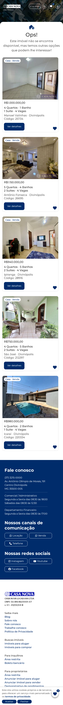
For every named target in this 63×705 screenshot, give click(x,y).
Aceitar (9, 701)
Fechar (24, 701)
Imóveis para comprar (18, 647)
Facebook (18, 569)
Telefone (18, 543)
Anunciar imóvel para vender (23, 682)
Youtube (42, 561)
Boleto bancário (14, 663)
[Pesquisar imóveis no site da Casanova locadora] (44, 6)
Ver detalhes (14, 126)
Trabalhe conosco (15, 627)
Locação (17, 535)
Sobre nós (11, 620)
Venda (42, 535)
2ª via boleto (35, 6)
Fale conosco (13, 624)
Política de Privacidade (19, 631)
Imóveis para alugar (17, 643)
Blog (7, 616)
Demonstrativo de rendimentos (24, 686)
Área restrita (12, 659)
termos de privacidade (17, 696)
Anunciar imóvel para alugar (22, 678)
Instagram (17, 561)
